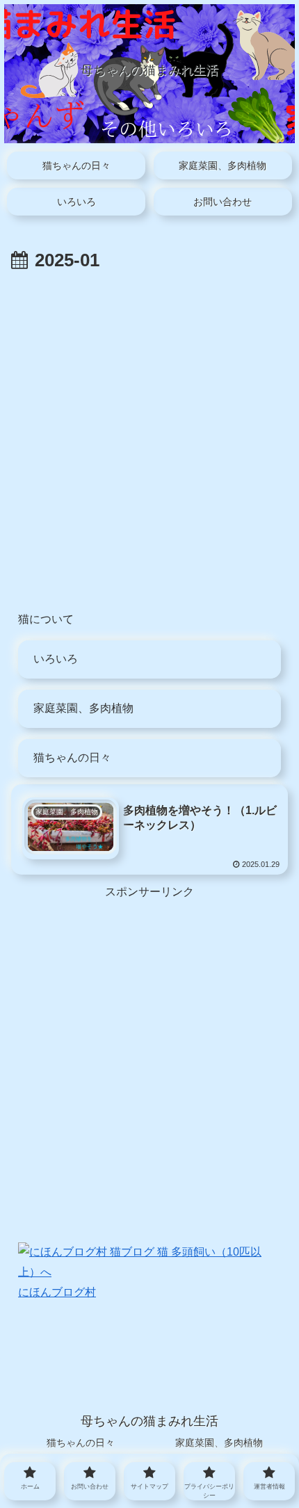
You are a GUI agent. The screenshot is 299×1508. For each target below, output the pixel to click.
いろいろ (55, 659)
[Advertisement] (149, 433)
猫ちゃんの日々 (72, 757)
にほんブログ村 (57, 1292)
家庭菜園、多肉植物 (83, 708)
